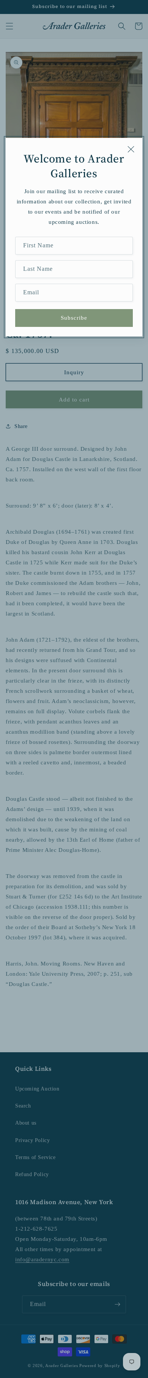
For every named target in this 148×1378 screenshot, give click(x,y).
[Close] (131, 149)
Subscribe (74, 318)
